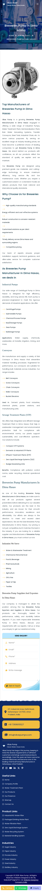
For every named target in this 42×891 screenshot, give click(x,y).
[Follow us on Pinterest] (22, 768)
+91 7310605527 (16, 724)
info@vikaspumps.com (20, 734)
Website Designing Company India (26, 881)
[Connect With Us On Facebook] (3, 768)
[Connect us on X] (18, 768)
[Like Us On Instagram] (6, 768)
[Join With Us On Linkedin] (15, 768)
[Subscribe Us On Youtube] (10, 768)
